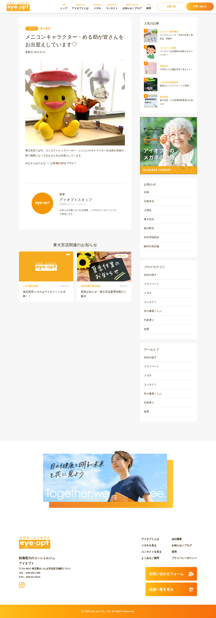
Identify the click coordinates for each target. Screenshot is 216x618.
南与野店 (149, 228)
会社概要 (177, 539)
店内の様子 (150, 275)
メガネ (147, 293)
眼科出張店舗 (151, 246)
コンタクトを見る (151, 551)
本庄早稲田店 (151, 237)
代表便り (149, 320)
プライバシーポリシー (184, 558)
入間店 (147, 210)
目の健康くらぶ (153, 311)
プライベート (151, 284)
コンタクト (150, 302)
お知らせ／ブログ (182, 545)
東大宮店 (149, 219)
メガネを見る (149, 545)
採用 (146, 329)
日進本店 (149, 201)
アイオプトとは (150, 539)
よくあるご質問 (150, 558)
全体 (146, 192)
